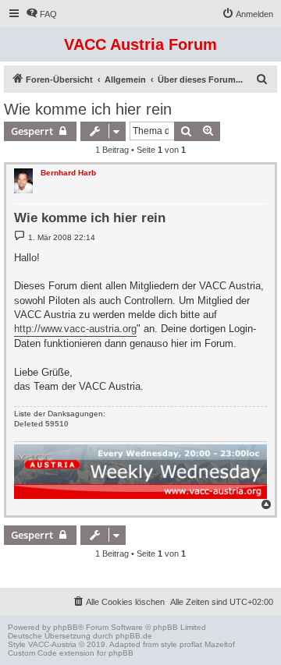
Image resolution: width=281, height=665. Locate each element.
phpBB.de (134, 635)
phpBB (65, 627)
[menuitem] (41, 14)
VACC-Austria (52, 644)
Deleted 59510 (41, 423)
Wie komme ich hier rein (88, 109)
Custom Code (32, 653)
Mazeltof (220, 644)
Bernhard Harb (68, 172)
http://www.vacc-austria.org (75, 328)
